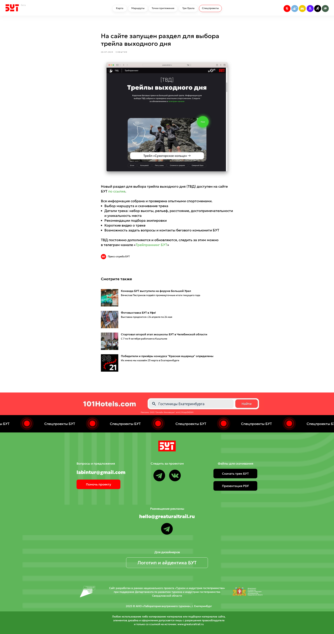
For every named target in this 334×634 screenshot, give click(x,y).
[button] (235, 473)
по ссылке (116, 191)
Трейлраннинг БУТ (151, 245)
